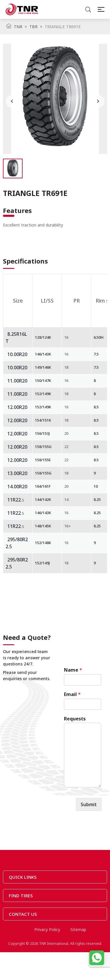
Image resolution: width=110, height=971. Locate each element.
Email (72, 694)
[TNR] (22, 9)
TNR (18, 26)
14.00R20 (17, 486)
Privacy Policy (47, 929)
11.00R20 (17, 381)
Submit (89, 804)
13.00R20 (17, 473)
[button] (12, 101)
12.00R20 (17, 407)
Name (73, 670)
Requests (75, 719)
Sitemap (78, 929)
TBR (33, 26)
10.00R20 (17, 354)
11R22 (14, 500)
